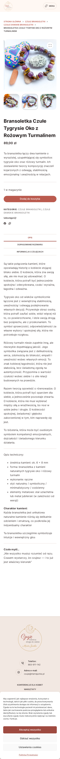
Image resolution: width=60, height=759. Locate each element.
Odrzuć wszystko (30, 738)
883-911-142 (34, 664)
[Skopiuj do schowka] (9, 223)
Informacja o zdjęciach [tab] (30, 252)
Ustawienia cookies (30, 747)
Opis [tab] (30, 237)
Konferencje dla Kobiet (30, 685)
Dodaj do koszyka (30, 198)
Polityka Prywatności (28, 755)
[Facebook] (5, 223)
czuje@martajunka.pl (34, 674)
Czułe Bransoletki (30, 209)
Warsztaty (30, 689)
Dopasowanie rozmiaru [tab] (30, 244)
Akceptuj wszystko (30, 729)
